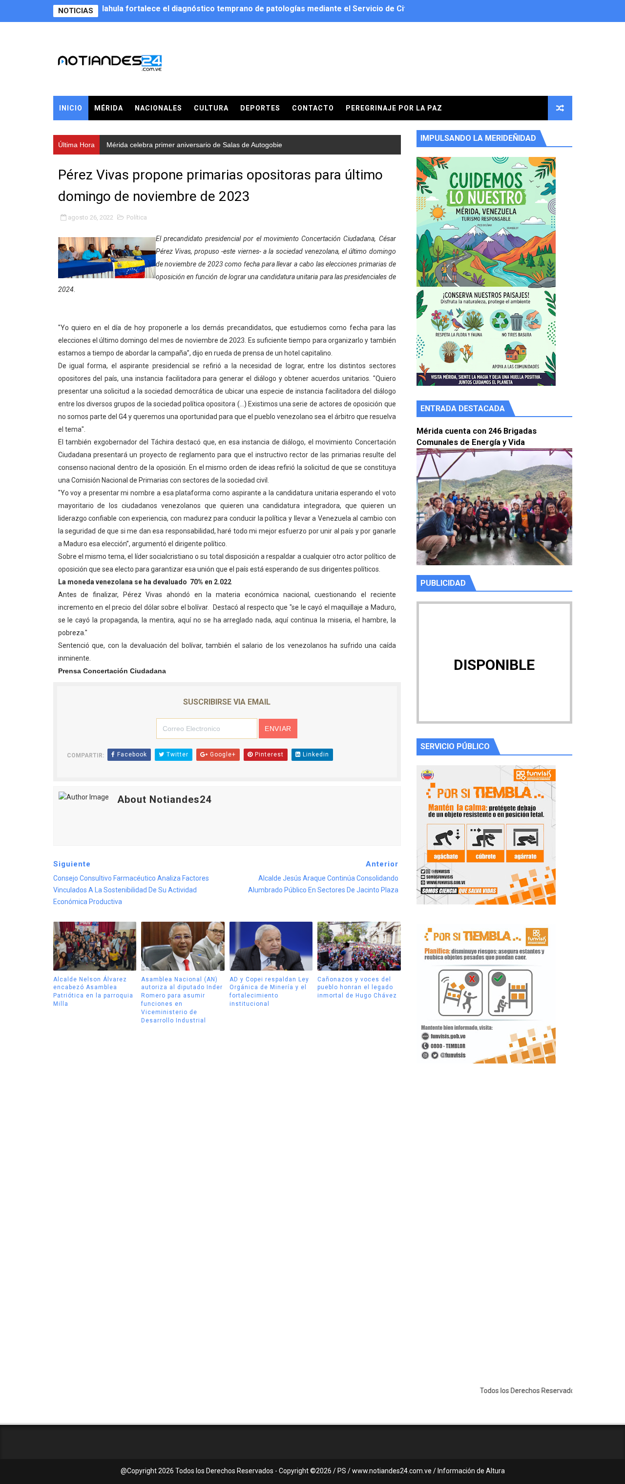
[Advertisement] (494, 1164)
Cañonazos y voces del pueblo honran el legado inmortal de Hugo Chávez (357, 987)
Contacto (313, 108)
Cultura (211, 108)
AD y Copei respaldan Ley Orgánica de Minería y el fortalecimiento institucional (269, 991)
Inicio (71, 108)
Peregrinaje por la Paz (394, 108)
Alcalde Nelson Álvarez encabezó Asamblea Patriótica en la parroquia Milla (93, 991)
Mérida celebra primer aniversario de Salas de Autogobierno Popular (230, 11)
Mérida (108, 108)
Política (136, 217)
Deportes (260, 108)
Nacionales (158, 108)
